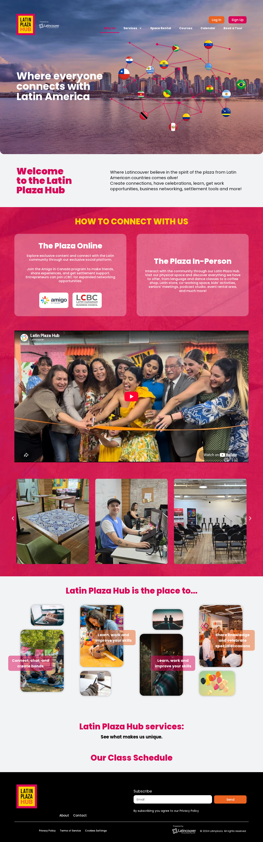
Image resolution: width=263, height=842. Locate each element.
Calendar (208, 28)
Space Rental (160, 28)
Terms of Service (70, 830)
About (64, 815)
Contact (80, 815)
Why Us (109, 28)
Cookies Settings (96, 830)
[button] (12, 518)
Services (130, 28)
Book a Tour (233, 28)
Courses (185, 28)
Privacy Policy (47, 830)
